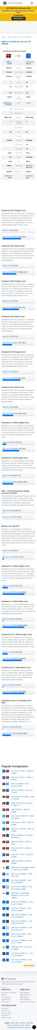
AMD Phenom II (25, 995)
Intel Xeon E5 (6, 999)
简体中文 (23, 1023)
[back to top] (34, 1027)
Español (16, 1025)
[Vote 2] (26, 965)
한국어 (17, 1023)
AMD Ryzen (24, 997)
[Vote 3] (29, 965)
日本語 (13, 1023)
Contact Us (5, 1011)
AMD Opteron (25, 992)
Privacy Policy (6, 1013)
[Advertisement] (18, 27)
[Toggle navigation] (31, 3)
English (7, 1023)
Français (22, 1025)
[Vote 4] (31, 965)
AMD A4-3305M (9, 41)
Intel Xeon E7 (6, 1002)
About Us (4, 1008)
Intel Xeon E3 (6, 997)
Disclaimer (5, 1015)
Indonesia (27, 1027)
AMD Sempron (25, 999)
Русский (21, 1027)
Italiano (28, 1025)
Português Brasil (12, 1027)
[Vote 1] (24, 965)
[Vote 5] (33, 965)
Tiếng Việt (30, 1023)
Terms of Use (6, 1017)
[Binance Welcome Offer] (18, 15)
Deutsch (10, 1025)
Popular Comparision (27, 1002)
